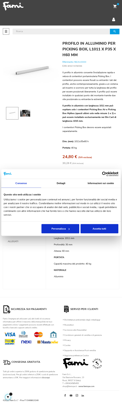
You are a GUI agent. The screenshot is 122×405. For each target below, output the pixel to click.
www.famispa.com (86, 386)
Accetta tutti (99, 228)
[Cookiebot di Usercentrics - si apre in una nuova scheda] (104, 173)
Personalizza (58, 228)
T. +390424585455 (70, 383)
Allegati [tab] (13, 241)
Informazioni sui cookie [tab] (101, 183)
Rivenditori (69, 325)
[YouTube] (71, 395)
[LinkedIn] (82, 395)
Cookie (67, 345)
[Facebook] (65, 395)
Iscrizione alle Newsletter (75, 330)
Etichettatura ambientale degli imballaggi (82, 320)
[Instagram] (77, 395)
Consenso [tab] (21, 183)
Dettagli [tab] (61, 183)
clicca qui (46, 377)
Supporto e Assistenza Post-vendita (80, 350)
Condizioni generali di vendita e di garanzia (83, 335)
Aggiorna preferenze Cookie (76, 355)
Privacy (67, 340)
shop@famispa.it (69, 386)
